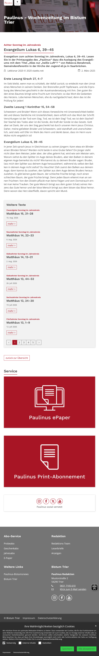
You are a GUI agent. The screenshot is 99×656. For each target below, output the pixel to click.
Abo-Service (12, 536)
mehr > (11, 223)
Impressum (7, 652)
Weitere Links (13, 566)
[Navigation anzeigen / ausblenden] (92, 5)
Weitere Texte (16, 204)
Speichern (67, 648)
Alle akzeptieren (87, 648)
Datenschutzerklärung (52, 639)
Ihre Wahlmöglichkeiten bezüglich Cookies (49, 626)
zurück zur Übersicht (17, 357)
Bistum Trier (60, 566)
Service (10, 371)
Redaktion (58, 536)
